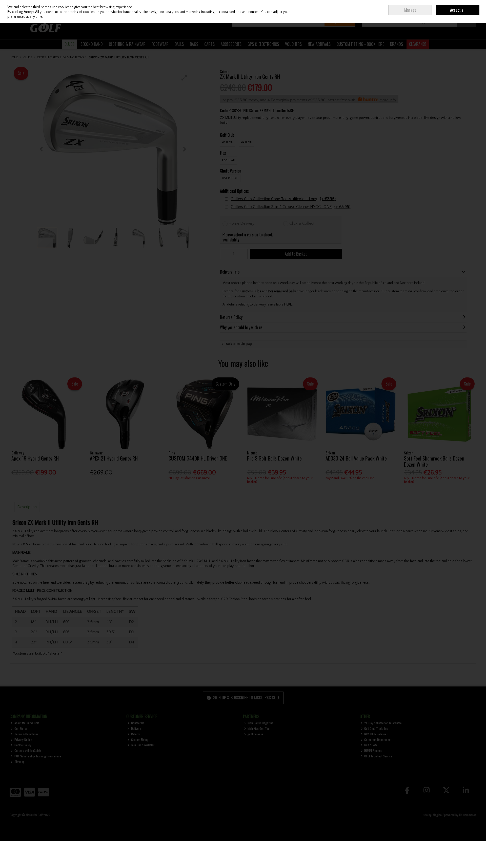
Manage (410, 10)
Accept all (457, 10)
